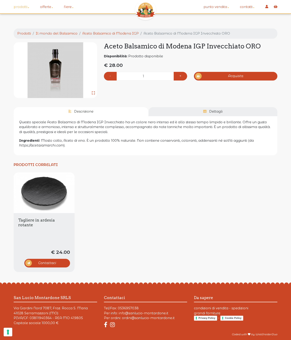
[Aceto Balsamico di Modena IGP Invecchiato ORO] (55, 70)
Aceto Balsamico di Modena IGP (110, 33)
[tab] (81, 111)
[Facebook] (106, 324)
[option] (55, 70)
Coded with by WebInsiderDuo (254, 334)
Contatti (247, 6)
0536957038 (128, 308)
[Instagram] (112, 324)
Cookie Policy (233, 318)
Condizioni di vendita (211, 308)
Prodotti (21, 6)
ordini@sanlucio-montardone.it (148, 318)
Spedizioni (239, 308)
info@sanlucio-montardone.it (143, 313)
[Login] (267, 7)
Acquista (235, 76)
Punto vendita (216, 6)
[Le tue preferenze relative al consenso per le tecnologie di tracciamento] (8, 332)
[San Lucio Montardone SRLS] (145, 10)
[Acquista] (44, 192)
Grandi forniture (207, 313)
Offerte (46, 6)
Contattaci (47, 263)
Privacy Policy (206, 318)
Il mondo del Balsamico (57, 33)
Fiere (68, 6)
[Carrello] (275, 7)
